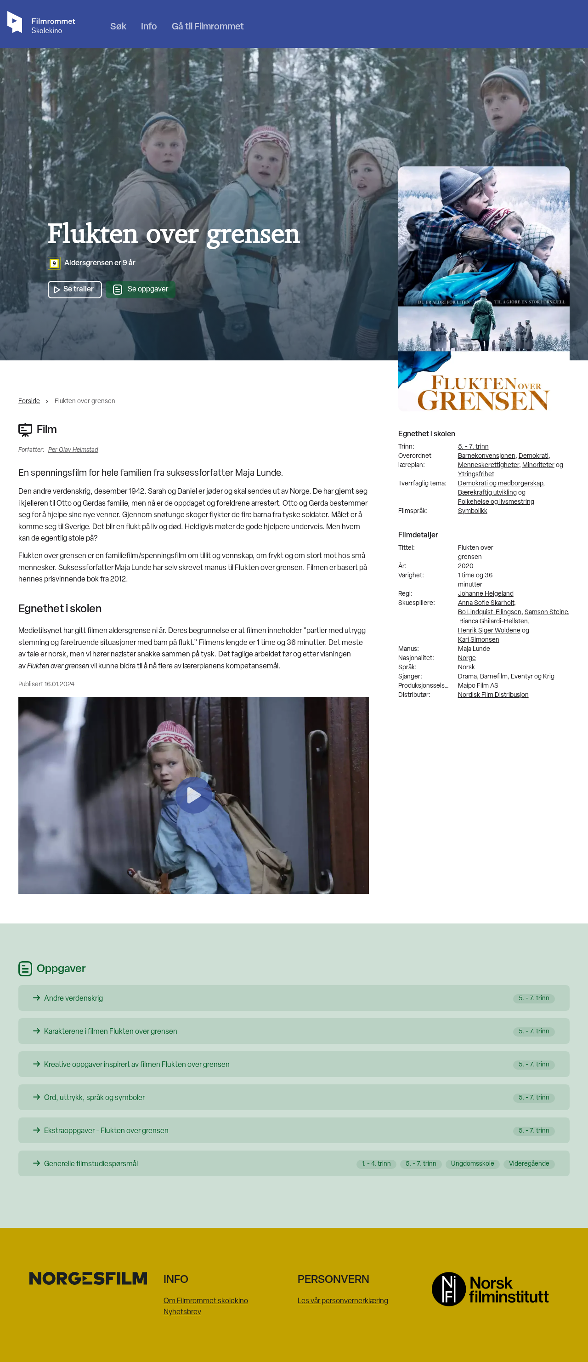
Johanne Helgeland (486, 594)
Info (149, 27)
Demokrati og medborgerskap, (501, 483)
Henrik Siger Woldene (489, 630)
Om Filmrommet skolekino (206, 1301)
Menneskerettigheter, (489, 465)
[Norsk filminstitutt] (495, 1289)
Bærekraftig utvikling (487, 493)
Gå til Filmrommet (208, 27)
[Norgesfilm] (92, 1278)
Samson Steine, (547, 612)
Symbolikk (472, 511)
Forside (29, 401)
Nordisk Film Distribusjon (493, 695)
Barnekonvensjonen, (487, 456)
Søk (118, 27)
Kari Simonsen (478, 640)
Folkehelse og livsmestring (496, 502)
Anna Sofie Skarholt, (487, 603)
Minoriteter (538, 465)
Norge (467, 658)
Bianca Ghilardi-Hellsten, (494, 621)
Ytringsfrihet (476, 474)
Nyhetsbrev (182, 1312)
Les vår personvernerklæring (343, 1301)
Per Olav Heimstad (73, 450)
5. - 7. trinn (473, 447)
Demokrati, (534, 456)
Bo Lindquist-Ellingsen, (490, 612)
